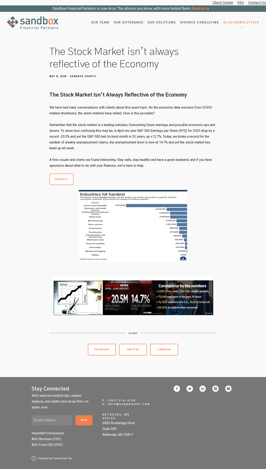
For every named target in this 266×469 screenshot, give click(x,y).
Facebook (102, 349)
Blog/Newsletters (241, 22)
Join (83, 420)
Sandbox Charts (83, 76)
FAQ (241, 3)
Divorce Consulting (199, 22)
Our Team (100, 22)
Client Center (223, 3)
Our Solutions (162, 22)
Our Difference (128, 22)
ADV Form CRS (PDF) (47, 445)
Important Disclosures (48, 433)
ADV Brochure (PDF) (46, 439)
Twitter (133, 349)
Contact (61, 179)
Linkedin (164, 349)
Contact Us (257, 3)
